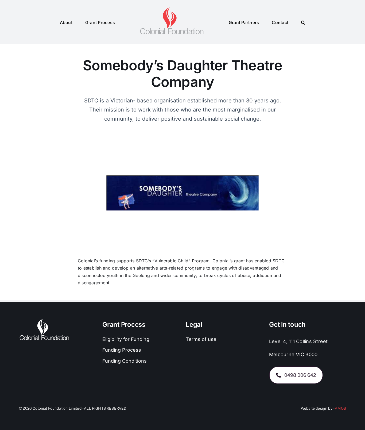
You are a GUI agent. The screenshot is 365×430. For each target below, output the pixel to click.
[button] (284, 22)
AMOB (340, 408)
